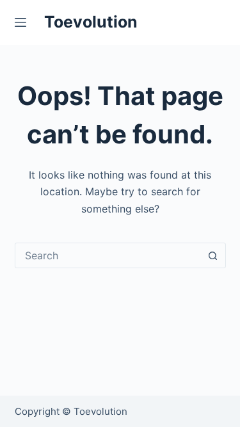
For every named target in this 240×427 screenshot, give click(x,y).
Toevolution (91, 21)
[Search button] (213, 255)
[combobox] (108, 255)
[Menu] (23, 22)
